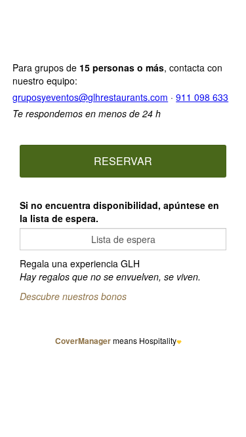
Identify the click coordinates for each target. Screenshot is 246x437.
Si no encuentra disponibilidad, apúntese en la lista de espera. (119, 212)
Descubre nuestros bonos (73, 296)
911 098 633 (202, 97)
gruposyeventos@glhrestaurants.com (90, 97)
